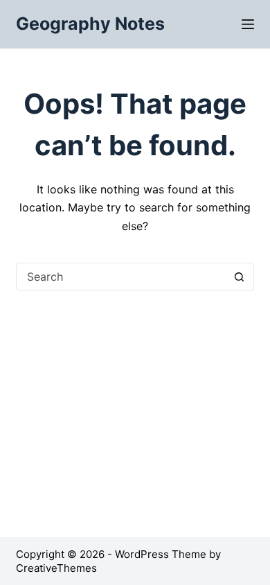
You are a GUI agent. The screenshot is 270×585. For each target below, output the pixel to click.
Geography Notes (90, 23)
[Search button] (239, 276)
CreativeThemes (56, 568)
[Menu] (248, 24)
